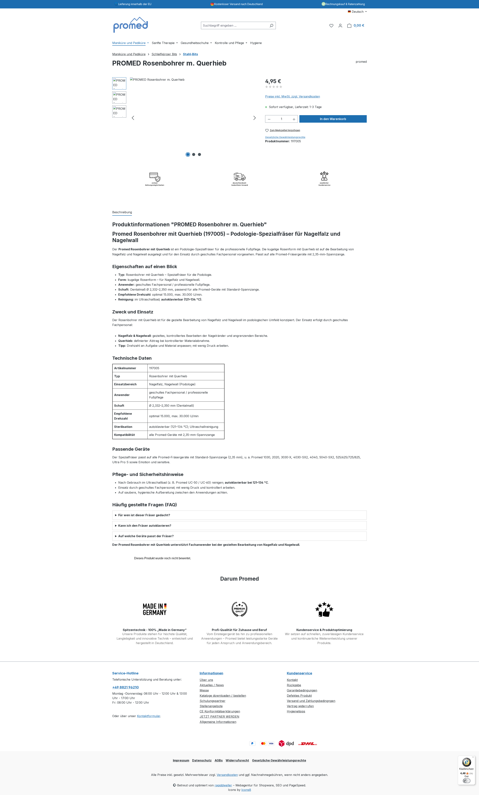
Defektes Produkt (299, 695)
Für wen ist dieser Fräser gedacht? (144, 515)
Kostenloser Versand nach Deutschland (238, 4)
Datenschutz (202, 760)
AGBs (219, 760)
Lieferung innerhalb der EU (134, 4)
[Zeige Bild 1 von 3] (187, 154)
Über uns (206, 680)
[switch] (466, 781)
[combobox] (234, 25)
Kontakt (292, 680)
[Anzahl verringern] (269, 119)
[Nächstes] (254, 118)
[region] (185, 117)
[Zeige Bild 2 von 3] (193, 154)
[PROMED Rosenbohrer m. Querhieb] (193, 117)
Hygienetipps (296, 711)
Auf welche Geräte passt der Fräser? (146, 536)
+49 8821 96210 (125, 687)
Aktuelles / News (212, 685)
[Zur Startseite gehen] (131, 24)
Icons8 (246, 790)
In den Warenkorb (333, 119)
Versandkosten (227, 775)
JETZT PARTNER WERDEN (219, 716)
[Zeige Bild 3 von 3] (199, 154)
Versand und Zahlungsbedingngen (311, 701)
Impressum (181, 760)
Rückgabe (294, 685)
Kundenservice (299, 673)
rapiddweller (223, 785)
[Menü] (473, 758)
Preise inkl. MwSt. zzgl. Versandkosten (292, 96)
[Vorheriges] (133, 118)
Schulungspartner (212, 701)
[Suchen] (271, 25)
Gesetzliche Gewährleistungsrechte (285, 137)
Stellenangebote (211, 706)
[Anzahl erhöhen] (294, 119)
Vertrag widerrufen (300, 706)
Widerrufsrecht (237, 760)
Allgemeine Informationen (218, 722)
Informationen (211, 673)
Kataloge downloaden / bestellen (223, 695)
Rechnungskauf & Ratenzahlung (345, 4)
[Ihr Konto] (340, 25)
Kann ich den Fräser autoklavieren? (144, 525)
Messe (204, 690)
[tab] (122, 212)
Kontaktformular (148, 716)
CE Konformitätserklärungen (220, 711)
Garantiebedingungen (302, 690)
